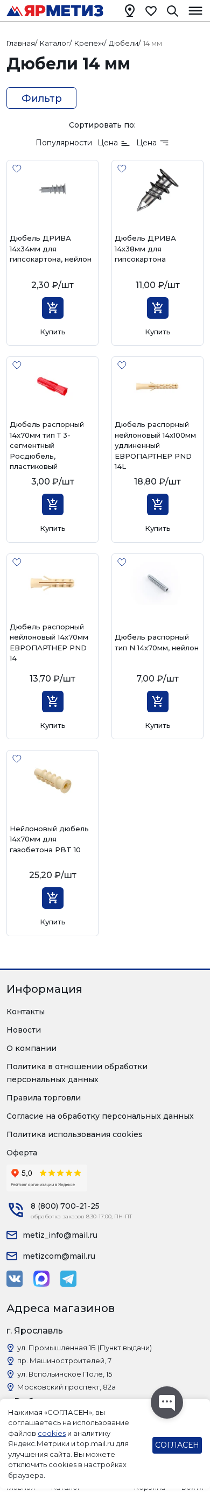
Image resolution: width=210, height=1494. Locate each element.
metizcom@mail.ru (59, 1256)
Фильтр (42, 98)
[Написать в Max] (41, 1279)
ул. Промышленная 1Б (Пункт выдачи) (84, 1347)
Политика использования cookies (74, 1134)
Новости (23, 1030)
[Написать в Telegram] (68, 1279)
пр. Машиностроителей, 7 (64, 1360)
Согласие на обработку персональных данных (100, 1116)
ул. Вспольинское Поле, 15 (64, 1374)
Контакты (25, 1011)
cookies (52, 1433)
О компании (31, 1048)
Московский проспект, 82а (66, 1387)
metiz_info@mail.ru (60, 1235)
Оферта (21, 1153)
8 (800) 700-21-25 (65, 1206)
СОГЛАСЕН (177, 1445)
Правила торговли (43, 1098)
